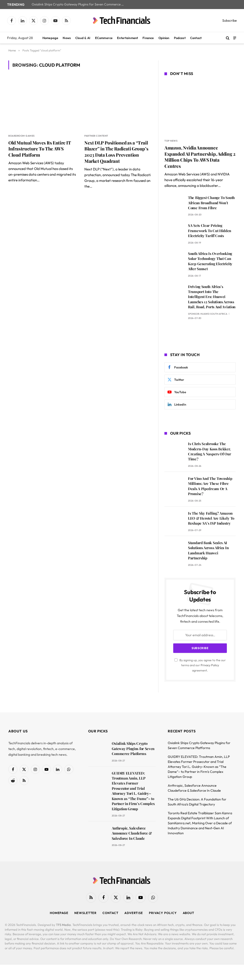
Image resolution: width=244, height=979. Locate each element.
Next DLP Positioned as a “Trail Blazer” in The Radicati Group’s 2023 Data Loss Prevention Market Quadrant (116, 152)
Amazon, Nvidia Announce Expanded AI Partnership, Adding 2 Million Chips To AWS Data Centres (199, 157)
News (67, 38)
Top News (171, 140)
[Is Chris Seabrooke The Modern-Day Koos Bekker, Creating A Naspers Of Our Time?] (174, 450)
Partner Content (96, 135)
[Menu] (234, 37)
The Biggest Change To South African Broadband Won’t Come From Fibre (211, 202)
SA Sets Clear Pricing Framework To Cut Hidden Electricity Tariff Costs (209, 230)
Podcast (180, 38)
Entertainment (127, 38)
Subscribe (229, 20)
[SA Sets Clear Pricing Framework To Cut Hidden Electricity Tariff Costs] (174, 232)
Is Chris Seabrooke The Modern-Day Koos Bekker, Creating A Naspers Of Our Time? (209, 451)
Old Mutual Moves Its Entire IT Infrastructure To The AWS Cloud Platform (39, 149)
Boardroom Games (21, 135)
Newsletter (85, 913)
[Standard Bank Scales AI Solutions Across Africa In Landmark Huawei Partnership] (174, 549)
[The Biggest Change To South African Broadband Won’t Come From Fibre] (174, 204)
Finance (148, 38)
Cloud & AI (82, 38)
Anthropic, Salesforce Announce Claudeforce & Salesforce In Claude (132, 833)
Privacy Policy (210, 665)
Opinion (163, 38)
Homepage (50, 38)
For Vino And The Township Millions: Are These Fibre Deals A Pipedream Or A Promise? (210, 486)
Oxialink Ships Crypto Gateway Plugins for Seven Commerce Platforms (79, 4)
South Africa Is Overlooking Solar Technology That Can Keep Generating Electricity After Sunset (210, 261)
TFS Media (63, 925)
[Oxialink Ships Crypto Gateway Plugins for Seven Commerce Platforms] (97, 750)
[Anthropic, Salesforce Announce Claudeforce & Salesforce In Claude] (97, 835)
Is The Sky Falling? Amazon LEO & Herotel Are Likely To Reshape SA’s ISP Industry (211, 518)
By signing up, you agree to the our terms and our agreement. (202, 665)
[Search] (227, 38)
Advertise (133, 913)
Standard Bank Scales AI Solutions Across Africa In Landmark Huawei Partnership (208, 550)
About (188, 913)
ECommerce (103, 38)
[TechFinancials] (122, 20)
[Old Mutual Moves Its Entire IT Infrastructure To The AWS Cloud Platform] (42, 104)
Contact (196, 38)
